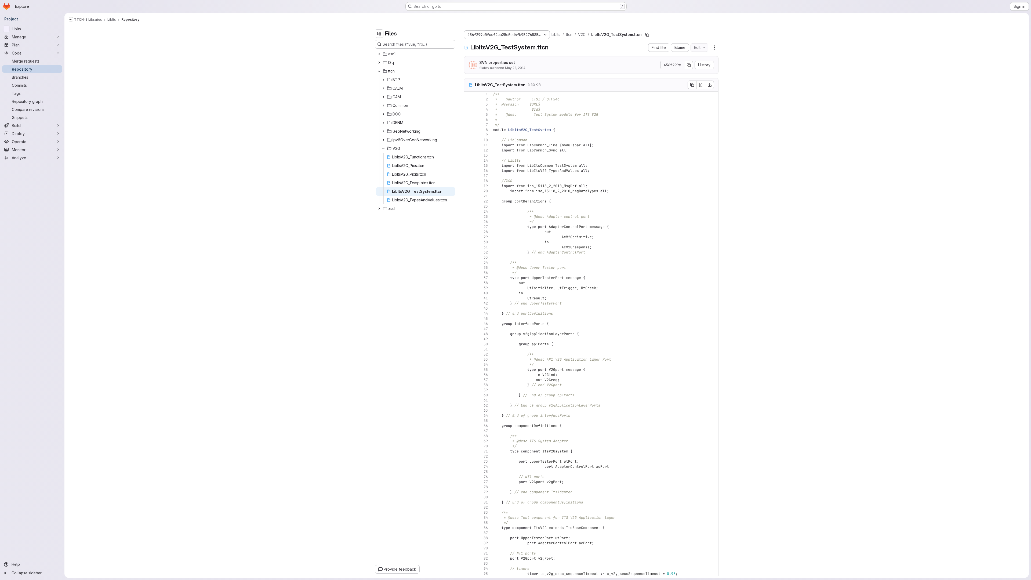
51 (486, 349)
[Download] (709, 85)
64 (486, 415)
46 (486, 323)
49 (486, 339)
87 (486, 533)
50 (486, 344)
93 (486, 563)
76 (486, 476)
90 (486, 548)
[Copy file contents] (692, 85)
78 (486, 487)
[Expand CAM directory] (383, 97)
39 (486, 288)
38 (486, 283)
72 (486, 456)
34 (486, 262)
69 (486, 441)
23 (486, 206)
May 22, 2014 (515, 68)
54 (486, 364)
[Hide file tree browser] (379, 33)
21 (486, 196)
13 (486, 155)
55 (486, 369)
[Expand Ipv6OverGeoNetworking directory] (383, 140)
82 (486, 507)
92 (486, 558)
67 (486, 431)
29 (486, 237)
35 (486, 267)
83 (486, 512)
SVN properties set (497, 62)
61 (486, 400)
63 (486, 410)
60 (486, 395)
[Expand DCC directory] (383, 114)
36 (486, 272)
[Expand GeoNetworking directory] (383, 131)
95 (486, 573)
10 (486, 140)
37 (486, 278)
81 (486, 502)
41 (486, 298)
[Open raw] (700, 85)
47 (486, 329)
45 (486, 318)
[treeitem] (415, 54)
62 (486, 405)
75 (486, 471)
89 (486, 543)
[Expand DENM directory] (383, 122)
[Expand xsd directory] (379, 208)
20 (486, 191)
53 (486, 359)
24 (486, 211)
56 (486, 374)
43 (486, 308)
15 (486, 165)
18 (486, 181)
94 (486, 568)
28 (486, 232)
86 (486, 527)
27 (486, 226)
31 (486, 247)
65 (486, 420)
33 (486, 257)
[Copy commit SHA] (688, 65)
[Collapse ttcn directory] (379, 71)
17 (486, 175)
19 (486, 186)
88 (486, 538)
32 (486, 252)
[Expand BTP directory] (383, 80)
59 (486, 390)
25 (486, 216)
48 (486, 334)
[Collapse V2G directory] (383, 148)
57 (486, 380)
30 (486, 242)
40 (486, 293)
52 (486, 354)
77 (486, 482)
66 (486, 425)
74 (486, 466)
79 (486, 492)
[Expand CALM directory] (383, 88)
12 (486, 150)
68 (486, 436)
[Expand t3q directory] (379, 62)
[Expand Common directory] (383, 105)
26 (486, 221)
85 (486, 522)
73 (486, 461)
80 (486, 497)
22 (486, 201)
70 (486, 446)
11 (486, 145)
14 (486, 160)
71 (486, 451)
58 (486, 385)
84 (486, 517)
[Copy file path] (647, 34)
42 (486, 303)
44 (486, 313)
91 (486, 553)
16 (486, 170)
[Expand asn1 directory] (379, 54)
